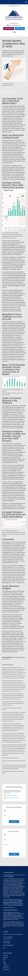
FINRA (8, 913)
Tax (4, 960)
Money (4, 962)
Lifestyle (5, 964)
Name (5, 810)
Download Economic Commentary (12, 797)
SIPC (11, 913)
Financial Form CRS (9, 872)
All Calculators (6, 969)
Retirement (5, 955)
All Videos (5, 967)
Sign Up (14, 821)
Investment (5, 957)
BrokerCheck (11, 876)
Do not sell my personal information (15, 905)
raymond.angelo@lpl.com (15, 25)
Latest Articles (6, 966)
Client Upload (9, 28)
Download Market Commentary (11, 795)
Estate (4, 959)
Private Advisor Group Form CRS (10, 909)
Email (5, 815)
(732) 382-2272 (14, 23)
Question (5, 844)
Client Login (19, 28)
